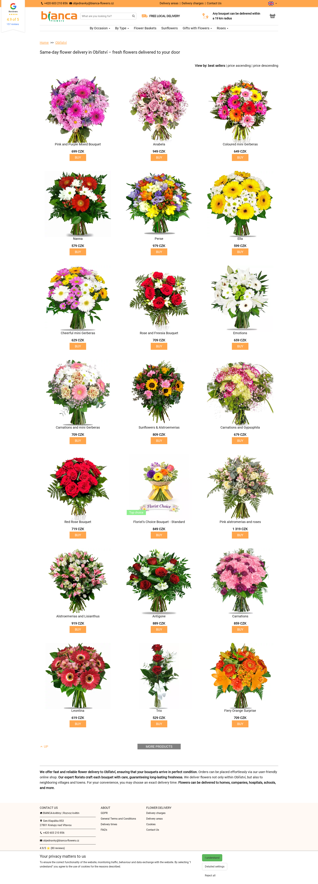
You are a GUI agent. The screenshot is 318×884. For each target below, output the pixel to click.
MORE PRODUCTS (159, 747)
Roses (222, 28)
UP (45, 747)
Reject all (210, 875)
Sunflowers (169, 28)
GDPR (104, 813)
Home (44, 43)
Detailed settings (214, 866)
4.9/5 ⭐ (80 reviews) (52, 848)
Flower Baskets (145, 28)
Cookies (151, 824)
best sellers (216, 66)
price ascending (239, 66)
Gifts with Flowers (196, 28)
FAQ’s (104, 829)
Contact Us (214, 3)
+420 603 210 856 (56, 3)
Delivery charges (193, 3)
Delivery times (109, 824)
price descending (265, 66)
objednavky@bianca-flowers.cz (93, 3)
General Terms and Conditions (118, 818)
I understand (212, 857)
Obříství (61, 43)
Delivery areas (169, 3)
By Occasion (99, 28)
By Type (121, 28)
